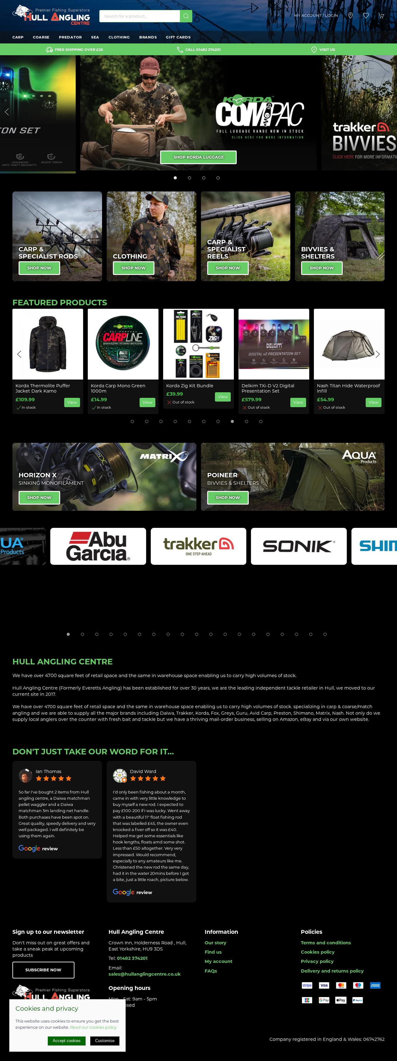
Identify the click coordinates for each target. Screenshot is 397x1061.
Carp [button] (18, 37)
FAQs (211, 971)
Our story (215, 943)
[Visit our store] (350, 15)
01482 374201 (132, 958)
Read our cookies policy (93, 1027)
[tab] (175, 177)
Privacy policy (317, 961)
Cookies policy (318, 952)
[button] (366, 15)
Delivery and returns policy (332, 971)
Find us (213, 952)
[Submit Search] (186, 16)
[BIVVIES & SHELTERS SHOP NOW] (340, 236)
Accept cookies (67, 1040)
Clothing (119, 37)
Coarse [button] (41, 37)
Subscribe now (43, 970)
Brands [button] (148, 37)
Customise (104, 1040)
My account (218, 961)
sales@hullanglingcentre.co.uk (145, 974)
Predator (70, 37)
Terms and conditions (326, 943)
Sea (95, 37)
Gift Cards (178, 37)
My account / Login (316, 15)
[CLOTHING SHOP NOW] (151, 236)
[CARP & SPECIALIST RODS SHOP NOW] (57, 236)
